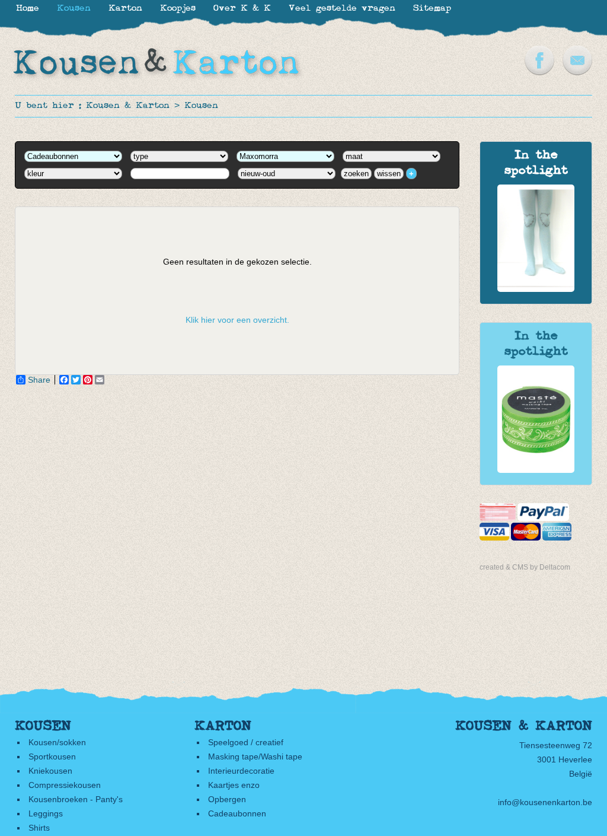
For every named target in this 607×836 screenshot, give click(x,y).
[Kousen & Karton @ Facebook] (539, 72)
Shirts (39, 827)
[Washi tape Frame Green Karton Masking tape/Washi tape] (535, 470)
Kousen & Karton (128, 106)
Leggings (45, 813)
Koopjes (178, 8)
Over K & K (242, 8)
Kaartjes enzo (234, 785)
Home (27, 8)
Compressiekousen (64, 785)
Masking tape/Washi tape (255, 756)
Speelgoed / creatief (245, 742)
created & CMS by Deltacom (525, 567)
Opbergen (227, 799)
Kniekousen (50, 770)
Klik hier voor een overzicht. (237, 320)
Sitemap (432, 8)
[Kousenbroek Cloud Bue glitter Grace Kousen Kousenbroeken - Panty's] (535, 289)
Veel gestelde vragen (342, 8)
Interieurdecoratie (241, 770)
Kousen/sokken (57, 742)
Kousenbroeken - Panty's (75, 799)
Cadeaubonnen (237, 813)
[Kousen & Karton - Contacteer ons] (577, 72)
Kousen (201, 106)
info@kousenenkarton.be (545, 802)
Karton (125, 8)
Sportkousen (52, 756)
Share (39, 379)
